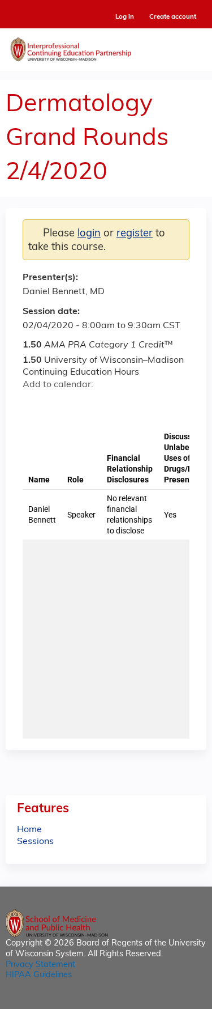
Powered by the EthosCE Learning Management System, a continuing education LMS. (166, 1001)
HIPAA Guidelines (39, 975)
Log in (124, 17)
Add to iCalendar (85, 404)
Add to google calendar (34, 404)
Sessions (35, 841)
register (134, 233)
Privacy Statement (40, 965)
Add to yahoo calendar (59, 404)
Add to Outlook (112, 404)
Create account (172, 17)
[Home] (106, 46)
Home (29, 829)
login (89, 233)
